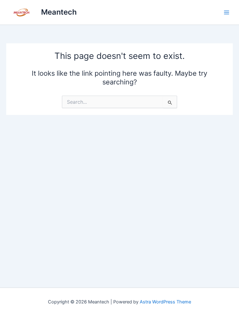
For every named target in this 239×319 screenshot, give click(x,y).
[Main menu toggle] (226, 12)
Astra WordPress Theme (165, 302)
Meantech (59, 12)
